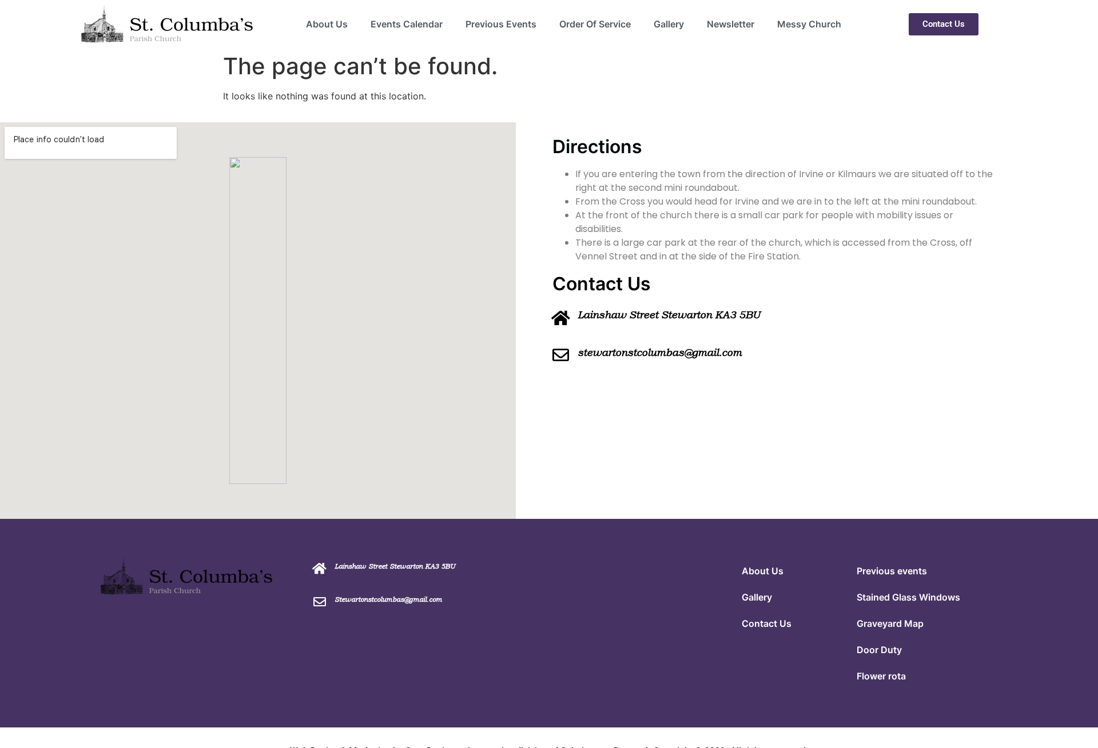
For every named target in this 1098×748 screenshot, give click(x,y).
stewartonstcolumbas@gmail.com (660, 352)
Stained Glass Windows (908, 597)
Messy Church (809, 24)
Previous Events (501, 24)
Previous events (892, 571)
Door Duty (879, 649)
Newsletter (730, 24)
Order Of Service (595, 24)
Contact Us (766, 623)
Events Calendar (407, 24)
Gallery (669, 24)
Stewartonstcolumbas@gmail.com (388, 599)
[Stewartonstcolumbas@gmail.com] (319, 601)
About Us (327, 24)
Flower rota (881, 676)
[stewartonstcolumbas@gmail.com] (560, 355)
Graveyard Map (890, 623)
